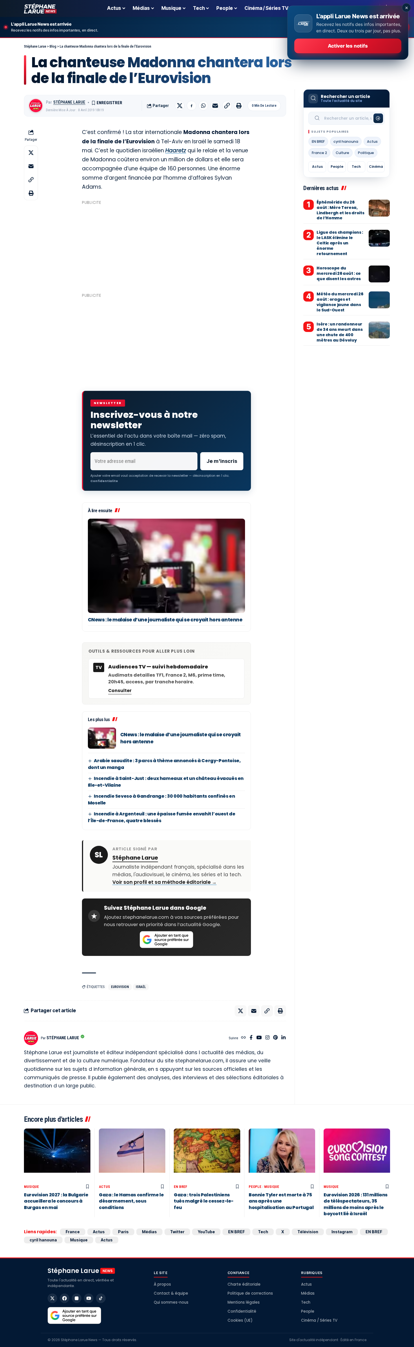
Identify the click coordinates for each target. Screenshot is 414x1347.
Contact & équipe (171, 1293)
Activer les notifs (348, 46)
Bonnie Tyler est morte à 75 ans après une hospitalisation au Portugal (281, 1201)
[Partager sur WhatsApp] (203, 105)
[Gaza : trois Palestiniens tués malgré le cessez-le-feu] (207, 1155)
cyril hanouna (345, 141)
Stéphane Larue (69, 102)
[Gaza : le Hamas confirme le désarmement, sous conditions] (132, 1155)
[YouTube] (259, 1038)
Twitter (177, 1231)
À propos (162, 1284)
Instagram (341, 1231)
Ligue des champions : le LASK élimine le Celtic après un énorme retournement (340, 243)
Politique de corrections (250, 1293)
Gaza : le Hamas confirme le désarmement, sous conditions (131, 1201)
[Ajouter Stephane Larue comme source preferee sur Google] (166, 939)
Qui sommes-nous (171, 1302)
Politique (366, 152)
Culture (342, 152)
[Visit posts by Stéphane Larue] (35, 105)
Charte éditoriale (244, 1284)
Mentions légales (244, 1302)
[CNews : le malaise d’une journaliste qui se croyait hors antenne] (166, 566)
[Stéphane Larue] (40, 8)
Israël (141, 987)
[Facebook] (251, 1038)
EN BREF (318, 141)
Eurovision (120, 987)
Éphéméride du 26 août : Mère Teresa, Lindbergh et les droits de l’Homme (340, 210)
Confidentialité (242, 1311)
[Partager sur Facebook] (191, 105)
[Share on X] (179, 105)
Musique (31, 1187)
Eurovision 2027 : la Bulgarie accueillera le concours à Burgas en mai (56, 1201)
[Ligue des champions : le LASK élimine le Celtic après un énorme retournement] (379, 238)
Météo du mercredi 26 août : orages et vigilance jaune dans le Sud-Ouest (340, 302)
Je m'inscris (221, 461)
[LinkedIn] (283, 1038)
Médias (149, 1231)
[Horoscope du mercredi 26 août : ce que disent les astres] (379, 274)
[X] (52, 1298)
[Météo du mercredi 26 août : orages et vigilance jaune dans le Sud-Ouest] (379, 299)
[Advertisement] (166, 246)
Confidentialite (104, 481)
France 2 (319, 152)
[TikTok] (101, 1298)
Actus (372, 141)
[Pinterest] (275, 1038)
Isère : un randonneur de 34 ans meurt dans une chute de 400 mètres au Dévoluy (339, 332)
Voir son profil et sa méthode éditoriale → (164, 882)
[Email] (215, 105)
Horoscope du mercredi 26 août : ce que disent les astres (339, 273)
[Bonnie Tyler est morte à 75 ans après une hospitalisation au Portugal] (282, 1155)
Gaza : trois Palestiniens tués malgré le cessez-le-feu (203, 1201)
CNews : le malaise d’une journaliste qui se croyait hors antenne (165, 619)
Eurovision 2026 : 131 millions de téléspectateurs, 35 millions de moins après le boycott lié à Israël (356, 1204)
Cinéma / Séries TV (319, 1320)
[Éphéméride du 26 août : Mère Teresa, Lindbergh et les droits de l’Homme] (379, 208)
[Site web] (243, 1038)
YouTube (206, 1231)
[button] (227, 105)
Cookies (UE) (240, 1320)
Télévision (307, 1231)
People (337, 166)
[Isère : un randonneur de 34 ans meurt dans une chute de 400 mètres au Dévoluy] (379, 330)
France (73, 1231)
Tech (356, 166)
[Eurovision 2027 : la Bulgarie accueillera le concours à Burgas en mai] (57, 1155)
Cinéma (376, 166)
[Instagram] (267, 1038)
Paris (123, 1231)
